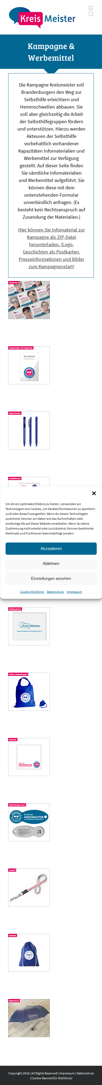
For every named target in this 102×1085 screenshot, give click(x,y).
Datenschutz (55, 591)
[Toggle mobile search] (91, 14)
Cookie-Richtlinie (32, 591)
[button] (94, 493)
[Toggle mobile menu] (91, 8)
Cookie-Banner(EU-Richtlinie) (51, 1078)
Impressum (74, 591)
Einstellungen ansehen (51, 578)
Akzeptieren (51, 548)
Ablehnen (51, 563)
